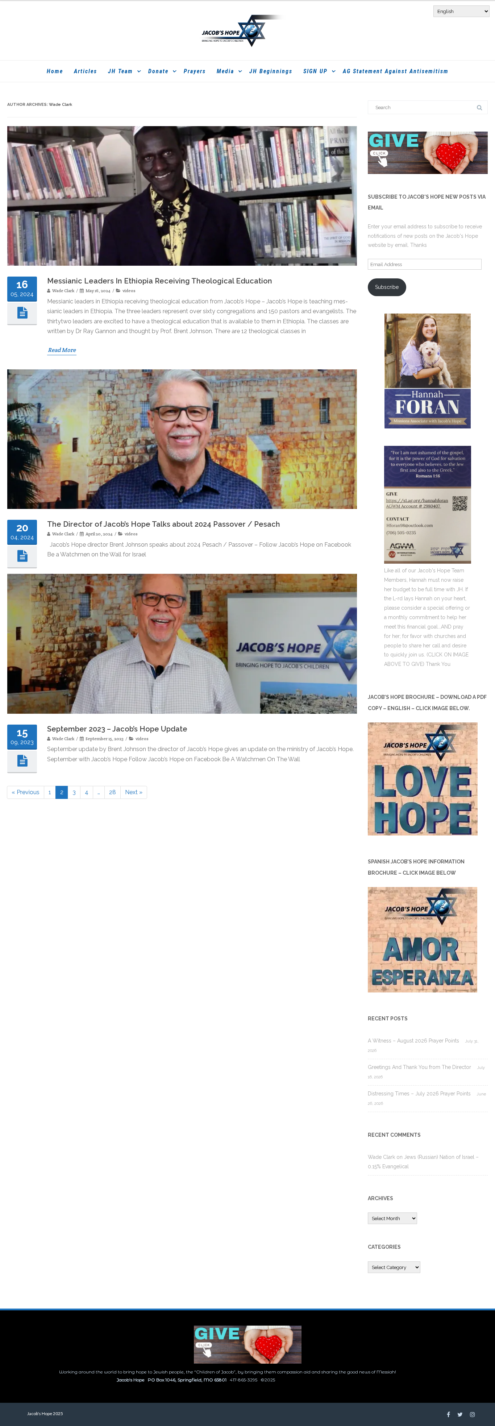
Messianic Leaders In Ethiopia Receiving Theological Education (159, 281)
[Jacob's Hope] (247, 30)
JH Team (120, 71)
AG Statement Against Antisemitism (396, 71)
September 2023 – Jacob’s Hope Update (117, 729)
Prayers (195, 71)
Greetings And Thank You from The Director (419, 1067)
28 (115, 793)
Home (55, 71)
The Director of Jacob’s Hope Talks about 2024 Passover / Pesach (163, 524)
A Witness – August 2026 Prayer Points (413, 1041)
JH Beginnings (270, 71)
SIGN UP (315, 71)
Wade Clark (60, 104)
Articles (85, 71)
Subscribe (387, 287)
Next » (133, 792)
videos (129, 290)
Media (225, 71)
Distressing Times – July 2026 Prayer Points (419, 1094)
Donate (158, 71)
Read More (62, 350)
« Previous (25, 792)
